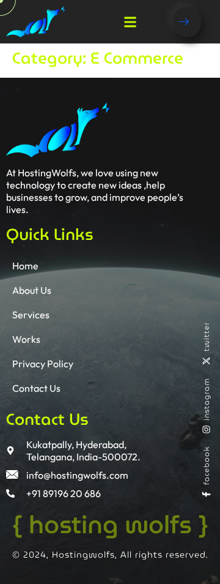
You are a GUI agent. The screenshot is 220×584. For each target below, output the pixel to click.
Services (31, 315)
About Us (31, 290)
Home (25, 266)
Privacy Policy (42, 364)
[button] (130, 22)
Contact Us (36, 388)
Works (26, 339)
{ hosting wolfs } (110, 524)
